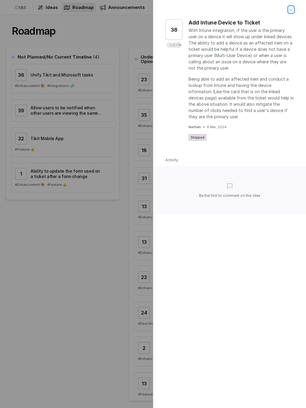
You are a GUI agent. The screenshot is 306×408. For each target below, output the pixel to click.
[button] (173, 45)
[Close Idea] (291, 9)
